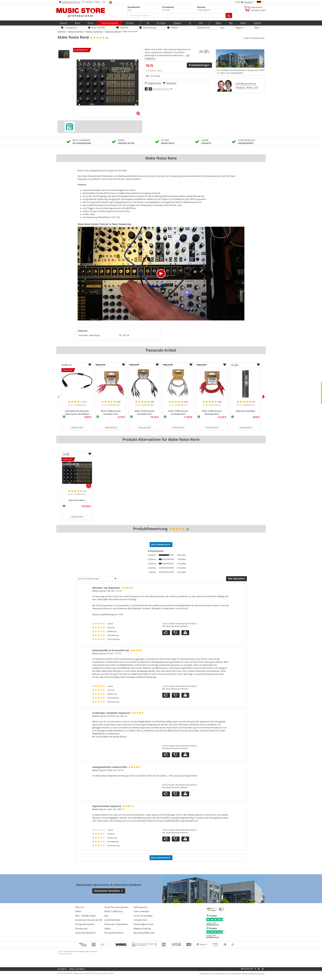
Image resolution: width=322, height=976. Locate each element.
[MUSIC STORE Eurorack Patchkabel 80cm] (211, 383)
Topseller (124, 27)
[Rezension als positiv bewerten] (166, 632)
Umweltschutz (140, 920)
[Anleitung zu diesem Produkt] (69, 127)
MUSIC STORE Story (113, 911)
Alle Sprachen (236, 578)
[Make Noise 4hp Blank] (245, 383)
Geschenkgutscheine (143, 924)
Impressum (225, 973)
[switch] (221, 909)
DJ (190, 23)
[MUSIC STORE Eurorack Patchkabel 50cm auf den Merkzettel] (191, 365)
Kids (231, 23)
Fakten (78, 911)
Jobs (223, 27)
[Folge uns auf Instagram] (258, 968)
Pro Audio (161, 23)
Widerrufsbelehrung (251, 973)
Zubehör (257, 23)
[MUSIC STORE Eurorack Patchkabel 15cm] (110, 383)
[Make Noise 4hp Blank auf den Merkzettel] (258, 365)
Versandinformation (114, 932)
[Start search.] (229, 15)
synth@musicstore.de (71, 2)
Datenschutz (236, 973)
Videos (107, 928)
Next (264, 396)
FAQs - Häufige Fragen (85, 915)
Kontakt (61, 969)
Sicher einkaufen (141, 911)
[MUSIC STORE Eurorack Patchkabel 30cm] (144, 383)
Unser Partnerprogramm (116, 907)
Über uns (79, 907)
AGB (262, 973)
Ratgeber (239, 27)
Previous (58, 396)
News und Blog (76, 969)
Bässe (77, 23)
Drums (91, 23)
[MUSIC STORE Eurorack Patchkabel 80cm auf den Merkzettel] (224, 365)
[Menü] (223, 907)
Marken (174, 27)
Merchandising (149, 27)
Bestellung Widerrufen (144, 932)
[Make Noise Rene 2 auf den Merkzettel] (89, 454)
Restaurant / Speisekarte (116, 924)
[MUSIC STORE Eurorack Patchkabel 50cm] (178, 383)
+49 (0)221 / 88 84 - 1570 (246, 87)
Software (177, 23)
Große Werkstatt (112, 920)
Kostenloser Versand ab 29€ (88, 920)
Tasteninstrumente (109, 23)
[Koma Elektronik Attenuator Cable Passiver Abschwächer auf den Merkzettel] (89, 365)
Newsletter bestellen (107, 890)
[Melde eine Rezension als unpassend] (185, 632)
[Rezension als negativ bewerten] (176, 632)
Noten (243, 23)
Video (257, 27)
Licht (200, 23)
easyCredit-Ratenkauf (85, 932)
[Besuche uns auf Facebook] (255, 968)
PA (148, 23)
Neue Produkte (98, 27)
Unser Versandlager (143, 915)
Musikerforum (205, 973)
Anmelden (248, 2)
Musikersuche (203, 27)
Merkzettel (171, 83)
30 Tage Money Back (84, 924)
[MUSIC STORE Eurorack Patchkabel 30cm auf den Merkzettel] (157, 365)
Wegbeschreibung (142, 928)
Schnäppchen (71, 27)
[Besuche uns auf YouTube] (263, 968)
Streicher (130, 23)
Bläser (218, 23)
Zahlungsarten (141, 907)
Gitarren (63, 23)
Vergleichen (77, 427)
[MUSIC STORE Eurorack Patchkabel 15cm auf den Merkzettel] (123, 365)
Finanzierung (81, 928)
